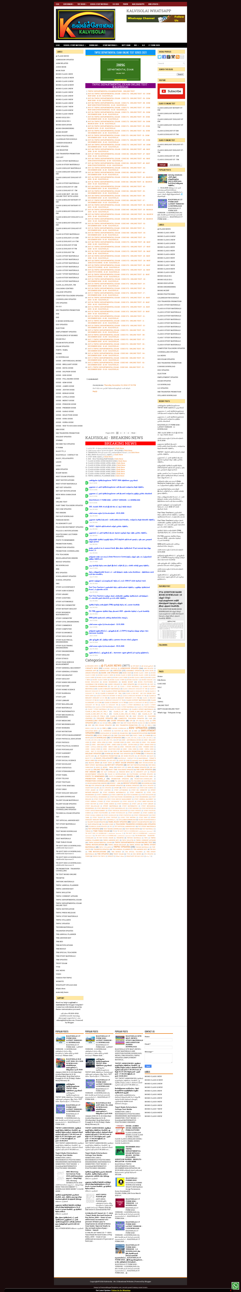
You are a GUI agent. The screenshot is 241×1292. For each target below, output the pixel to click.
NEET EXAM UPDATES (125, 762)
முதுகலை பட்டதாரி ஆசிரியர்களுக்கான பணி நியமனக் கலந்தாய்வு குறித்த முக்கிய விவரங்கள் (120, 493)
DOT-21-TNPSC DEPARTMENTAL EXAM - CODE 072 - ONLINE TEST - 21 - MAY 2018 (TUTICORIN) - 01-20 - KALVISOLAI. (119, 275)
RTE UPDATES (96, 785)
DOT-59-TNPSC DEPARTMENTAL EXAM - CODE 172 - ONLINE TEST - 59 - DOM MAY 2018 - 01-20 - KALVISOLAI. (119, 99)
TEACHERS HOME (107, 824)
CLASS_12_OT (147, 714)
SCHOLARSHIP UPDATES (114, 785)
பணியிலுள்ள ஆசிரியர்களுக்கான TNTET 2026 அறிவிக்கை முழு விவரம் (113, 480)
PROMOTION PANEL (146, 776)
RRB (86, 785)
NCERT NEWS (107, 763)
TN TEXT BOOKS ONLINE (105, 838)
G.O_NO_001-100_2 (131, 738)
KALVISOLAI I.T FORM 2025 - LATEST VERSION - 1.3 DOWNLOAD (176, 202)
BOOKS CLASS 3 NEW (64, 92)
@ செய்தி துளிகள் (147, 666)
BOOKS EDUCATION (92, 682)
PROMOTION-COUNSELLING (143, 779)
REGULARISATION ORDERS (97, 783)
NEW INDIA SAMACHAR (66, 494)
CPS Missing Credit (142, 721)
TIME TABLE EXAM (101, 831)
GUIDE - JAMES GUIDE (113, 744)
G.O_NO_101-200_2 (146, 738)
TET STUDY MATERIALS (147, 826)
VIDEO (87, 856)
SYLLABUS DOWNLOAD (127, 820)
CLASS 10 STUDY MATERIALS (68, 164)
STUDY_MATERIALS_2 (109, 820)
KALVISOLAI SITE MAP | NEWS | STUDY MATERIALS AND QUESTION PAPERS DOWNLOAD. (134, 1041)
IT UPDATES (148, 753)
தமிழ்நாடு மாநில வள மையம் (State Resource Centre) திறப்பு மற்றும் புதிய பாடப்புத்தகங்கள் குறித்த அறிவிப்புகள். (171, 483)
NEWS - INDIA (108, 767)
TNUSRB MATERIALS (142, 847)
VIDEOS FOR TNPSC (99, 856)
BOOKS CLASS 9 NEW (117, 680)
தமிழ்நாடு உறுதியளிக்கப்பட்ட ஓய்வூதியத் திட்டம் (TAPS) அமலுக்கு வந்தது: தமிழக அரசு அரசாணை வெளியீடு (171, 557)
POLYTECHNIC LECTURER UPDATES (141, 774)
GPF (117, 740)
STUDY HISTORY (90, 804)
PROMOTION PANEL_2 (95, 779)
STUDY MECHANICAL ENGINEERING (65, 716)
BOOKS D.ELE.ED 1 (133, 680)
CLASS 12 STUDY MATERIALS (136, 700)
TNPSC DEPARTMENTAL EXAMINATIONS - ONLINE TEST (111, 91)
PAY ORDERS (90, 772)
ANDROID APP (90, 670)
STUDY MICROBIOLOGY (118, 808)
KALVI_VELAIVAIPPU (105, 758)
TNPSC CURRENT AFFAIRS (146, 840)
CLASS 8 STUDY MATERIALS (119, 709)
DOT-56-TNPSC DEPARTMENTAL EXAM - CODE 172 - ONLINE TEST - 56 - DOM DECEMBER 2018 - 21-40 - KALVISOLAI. (119, 113)
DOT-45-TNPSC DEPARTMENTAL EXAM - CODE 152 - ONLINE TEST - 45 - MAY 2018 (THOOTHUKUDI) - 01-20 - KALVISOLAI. (119, 164)
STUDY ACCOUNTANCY (129, 788)
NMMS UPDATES (140, 767)
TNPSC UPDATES (122, 847)
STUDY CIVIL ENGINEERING (67, 622)
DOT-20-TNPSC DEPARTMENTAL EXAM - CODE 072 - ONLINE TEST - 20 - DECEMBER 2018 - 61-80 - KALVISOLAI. (117, 280)
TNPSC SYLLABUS (105, 847)
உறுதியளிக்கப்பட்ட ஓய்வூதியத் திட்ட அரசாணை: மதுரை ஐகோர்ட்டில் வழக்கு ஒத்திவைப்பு (119, 653)
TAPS (154, 822)
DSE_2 (104, 728)
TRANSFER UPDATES (101, 849)
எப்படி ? (148, 856)
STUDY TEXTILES (111, 817)
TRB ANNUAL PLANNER (121, 849)
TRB (159, 698)
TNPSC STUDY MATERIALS (67, 916)
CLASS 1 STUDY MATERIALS (129, 686)
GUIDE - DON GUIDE (133, 742)
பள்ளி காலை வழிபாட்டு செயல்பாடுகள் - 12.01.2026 (106, 624)
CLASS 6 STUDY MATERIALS (146, 707)
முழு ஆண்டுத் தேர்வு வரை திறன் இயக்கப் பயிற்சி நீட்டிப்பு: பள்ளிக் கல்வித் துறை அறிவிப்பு (119, 565)
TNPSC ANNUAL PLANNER (67, 885)
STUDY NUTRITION (147, 808)
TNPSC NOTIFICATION (94, 844)
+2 (158, 694)
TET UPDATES (94, 829)
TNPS (146, 838)
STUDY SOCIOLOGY (110, 815)
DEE (89, 725)
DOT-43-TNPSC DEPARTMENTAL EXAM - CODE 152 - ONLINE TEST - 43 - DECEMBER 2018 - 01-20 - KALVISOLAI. (117, 173)
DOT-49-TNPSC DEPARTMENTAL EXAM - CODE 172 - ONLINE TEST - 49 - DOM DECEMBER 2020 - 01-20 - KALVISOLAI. (119, 145)
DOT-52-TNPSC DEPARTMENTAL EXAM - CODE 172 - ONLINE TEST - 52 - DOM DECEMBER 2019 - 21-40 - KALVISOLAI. (119, 132)
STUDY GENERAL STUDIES (94, 801)
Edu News (162, 680)
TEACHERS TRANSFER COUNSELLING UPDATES (136, 824)
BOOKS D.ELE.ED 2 (148, 680)
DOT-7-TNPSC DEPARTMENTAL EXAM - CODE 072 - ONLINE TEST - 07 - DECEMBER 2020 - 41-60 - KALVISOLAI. (116, 340)
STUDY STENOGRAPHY (141, 815)
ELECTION (117, 731)
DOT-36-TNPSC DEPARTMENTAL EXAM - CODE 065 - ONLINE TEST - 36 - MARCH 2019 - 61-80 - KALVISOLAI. (120, 206)
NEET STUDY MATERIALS (94, 765)
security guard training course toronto (135, 1287)
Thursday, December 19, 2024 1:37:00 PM (120, 385)
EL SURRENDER (106, 731)
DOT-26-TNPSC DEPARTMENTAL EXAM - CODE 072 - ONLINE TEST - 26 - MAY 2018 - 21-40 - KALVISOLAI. (119, 252)
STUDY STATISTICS (125, 815)
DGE (142, 725)
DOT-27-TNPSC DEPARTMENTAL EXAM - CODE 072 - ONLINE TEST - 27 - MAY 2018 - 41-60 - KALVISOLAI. (119, 247)
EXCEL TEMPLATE (104, 735)
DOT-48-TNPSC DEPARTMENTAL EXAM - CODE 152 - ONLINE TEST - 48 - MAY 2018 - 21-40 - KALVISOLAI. (119, 150)
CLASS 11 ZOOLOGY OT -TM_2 (111, 693)
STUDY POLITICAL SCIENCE (67, 746)
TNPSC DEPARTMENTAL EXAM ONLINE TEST (134, 842)
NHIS (129, 767)
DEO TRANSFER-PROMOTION (127, 725)
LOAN (128, 760)
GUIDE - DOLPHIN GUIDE (116, 742)
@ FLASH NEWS (111, 665)
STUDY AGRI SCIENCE (146, 788)
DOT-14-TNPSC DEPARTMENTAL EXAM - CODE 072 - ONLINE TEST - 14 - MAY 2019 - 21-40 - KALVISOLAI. (119, 308)
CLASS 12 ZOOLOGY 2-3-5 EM (67, 238)
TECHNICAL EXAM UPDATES (98, 826)
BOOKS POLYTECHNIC (145, 682)
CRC (98, 723)
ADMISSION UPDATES (129, 668)
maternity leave (137, 760)
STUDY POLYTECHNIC (101, 813)
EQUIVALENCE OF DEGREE (108, 733)
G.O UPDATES (115, 737)
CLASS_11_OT (118, 711)
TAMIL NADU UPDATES (117, 822)
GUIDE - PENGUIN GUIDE (128, 747)
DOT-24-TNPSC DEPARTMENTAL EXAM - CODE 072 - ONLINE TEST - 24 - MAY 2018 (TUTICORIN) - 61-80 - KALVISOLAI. (119, 261)
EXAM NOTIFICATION (139, 733)
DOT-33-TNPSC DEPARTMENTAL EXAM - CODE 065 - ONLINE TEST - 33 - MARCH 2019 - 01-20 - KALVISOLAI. (120, 220)
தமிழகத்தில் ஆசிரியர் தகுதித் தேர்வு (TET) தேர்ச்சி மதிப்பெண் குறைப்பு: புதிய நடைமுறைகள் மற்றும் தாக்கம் (171, 467)
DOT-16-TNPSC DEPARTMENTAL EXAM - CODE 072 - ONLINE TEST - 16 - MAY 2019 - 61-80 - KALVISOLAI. (119, 298)
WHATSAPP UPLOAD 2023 (135, 856)
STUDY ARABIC (90, 790)
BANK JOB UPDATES (109, 673)
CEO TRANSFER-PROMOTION (96, 686)
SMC (97, 788)
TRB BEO (153, 849)
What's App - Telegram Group (169, 712)
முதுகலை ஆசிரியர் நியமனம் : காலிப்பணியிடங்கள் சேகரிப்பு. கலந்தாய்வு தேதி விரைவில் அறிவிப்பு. (122, 520)
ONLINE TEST (99, 769)
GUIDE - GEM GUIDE (98, 744)
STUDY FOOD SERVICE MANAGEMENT (118, 799)
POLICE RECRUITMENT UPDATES (69, 527)
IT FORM (137, 753)
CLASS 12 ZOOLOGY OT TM (66, 248)
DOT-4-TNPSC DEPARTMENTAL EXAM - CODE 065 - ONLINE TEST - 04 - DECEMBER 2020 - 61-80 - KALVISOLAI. (116, 354)
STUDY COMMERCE (103, 795)
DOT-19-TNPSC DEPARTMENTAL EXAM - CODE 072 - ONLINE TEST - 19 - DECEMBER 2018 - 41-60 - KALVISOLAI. (117, 285)
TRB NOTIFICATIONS (97, 851)
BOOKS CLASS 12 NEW (123, 675)
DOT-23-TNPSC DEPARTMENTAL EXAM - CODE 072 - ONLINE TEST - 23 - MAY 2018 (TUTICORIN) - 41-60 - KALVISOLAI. (119, 266)
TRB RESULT (116, 852)
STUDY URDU (143, 817)
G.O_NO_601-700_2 (107, 740)
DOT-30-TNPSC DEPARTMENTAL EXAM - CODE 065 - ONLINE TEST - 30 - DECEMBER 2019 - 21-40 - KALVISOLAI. (117, 234)
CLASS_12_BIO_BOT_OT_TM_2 (96, 714)
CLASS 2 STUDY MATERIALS (131, 705)
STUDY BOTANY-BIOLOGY (66, 609)
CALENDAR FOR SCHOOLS (95, 684)
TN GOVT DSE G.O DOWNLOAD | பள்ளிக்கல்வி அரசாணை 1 (135, 831)
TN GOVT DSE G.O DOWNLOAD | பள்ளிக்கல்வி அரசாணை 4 (113, 835)
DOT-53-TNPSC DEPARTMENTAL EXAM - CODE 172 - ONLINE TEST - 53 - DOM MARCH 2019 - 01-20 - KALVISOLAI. (119, 127)
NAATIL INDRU (94, 763)
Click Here (119, 448)
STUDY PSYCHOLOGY (118, 813)
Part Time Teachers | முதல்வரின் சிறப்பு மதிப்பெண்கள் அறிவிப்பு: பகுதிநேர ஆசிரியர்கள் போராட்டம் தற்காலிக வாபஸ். (171, 514)
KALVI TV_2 (89, 758)
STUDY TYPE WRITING (128, 817)
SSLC (160, 687)
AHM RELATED (148, 668)
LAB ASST (112, 760)
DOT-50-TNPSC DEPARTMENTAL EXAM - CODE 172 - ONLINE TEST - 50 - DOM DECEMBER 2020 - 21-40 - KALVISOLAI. (119, 141)
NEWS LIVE (121, 767)
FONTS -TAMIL (137, 735)
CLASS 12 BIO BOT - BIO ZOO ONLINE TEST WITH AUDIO (67, 195)
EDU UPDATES (138, 728)
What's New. (120, 856)
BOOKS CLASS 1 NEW (141, 673)
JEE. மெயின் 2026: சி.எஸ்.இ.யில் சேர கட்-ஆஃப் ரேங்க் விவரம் (110, 507)
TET (111, 826)
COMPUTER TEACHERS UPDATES (131, 718)
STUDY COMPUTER (117, 795)
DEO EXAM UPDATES (103, 725)
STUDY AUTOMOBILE (121, 790)
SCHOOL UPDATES (132, 785)
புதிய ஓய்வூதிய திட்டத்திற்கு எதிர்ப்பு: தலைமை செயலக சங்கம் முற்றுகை (113, 640)
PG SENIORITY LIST (140, 772)
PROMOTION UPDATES (120, 779)
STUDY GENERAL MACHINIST (143, 799)
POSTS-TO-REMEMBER (116, 776)
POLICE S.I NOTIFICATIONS (117, 774)
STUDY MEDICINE (102, 808)
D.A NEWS (152, 723)
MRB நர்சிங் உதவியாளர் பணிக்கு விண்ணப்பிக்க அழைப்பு (108, 618)
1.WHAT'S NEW (91, 668)
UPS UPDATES (149, 854)
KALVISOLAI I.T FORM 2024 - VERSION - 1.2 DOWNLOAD (133, 1202)
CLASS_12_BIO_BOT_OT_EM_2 (140, 711)
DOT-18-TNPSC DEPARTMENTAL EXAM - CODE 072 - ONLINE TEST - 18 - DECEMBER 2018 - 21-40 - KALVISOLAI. (117, 289)
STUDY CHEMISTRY (136, 792)
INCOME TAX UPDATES (122, 753)
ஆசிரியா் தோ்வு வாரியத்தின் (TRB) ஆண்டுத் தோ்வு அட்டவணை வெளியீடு (114, 605)
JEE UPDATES (141, 756)
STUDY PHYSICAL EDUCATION (118, 810)
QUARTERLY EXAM (150, 781)
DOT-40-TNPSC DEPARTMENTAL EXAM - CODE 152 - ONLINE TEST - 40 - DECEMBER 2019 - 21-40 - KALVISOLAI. (117, 187)
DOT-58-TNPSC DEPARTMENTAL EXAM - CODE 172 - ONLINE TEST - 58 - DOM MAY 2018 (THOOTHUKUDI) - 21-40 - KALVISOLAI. (119, 104)
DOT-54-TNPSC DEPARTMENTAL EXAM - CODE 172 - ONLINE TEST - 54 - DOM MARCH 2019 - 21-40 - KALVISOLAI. (119, 122)
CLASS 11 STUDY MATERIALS (116, 691)
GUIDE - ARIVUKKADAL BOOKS (131, 740)
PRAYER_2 (131, 776)
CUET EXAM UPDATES (130, 723)
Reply (95, 391)
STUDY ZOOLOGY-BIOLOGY (66, 793)
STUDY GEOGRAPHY (112, 801)
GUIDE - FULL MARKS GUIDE (67, 379)
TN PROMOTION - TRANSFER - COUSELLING (68, 870)
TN (114, 831)
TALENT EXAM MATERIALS (147, 820)
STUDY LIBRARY (148, 804)
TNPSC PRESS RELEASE (117, 845)
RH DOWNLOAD (147, 783)
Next (133, 433)
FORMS (147, 735)
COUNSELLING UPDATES (95, 720)
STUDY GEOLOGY (128, 801)
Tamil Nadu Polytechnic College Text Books (66, 1154)
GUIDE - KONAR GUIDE (147, 744)
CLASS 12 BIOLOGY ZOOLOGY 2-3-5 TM (124, 698)
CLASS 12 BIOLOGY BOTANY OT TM (134, 696)
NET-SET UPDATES (115, 765)
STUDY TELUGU (98, 817)
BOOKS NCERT (127, 682)
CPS (131, 721)
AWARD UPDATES (91, 673)
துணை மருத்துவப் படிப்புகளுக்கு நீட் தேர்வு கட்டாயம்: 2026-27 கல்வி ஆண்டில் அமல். (117, 581)
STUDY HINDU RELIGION (145, 801)
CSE (103, 723)
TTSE (128, 854)
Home (57, 4)
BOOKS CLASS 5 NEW (120, 677)
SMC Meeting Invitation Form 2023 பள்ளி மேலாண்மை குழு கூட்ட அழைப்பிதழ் (74, 1175)
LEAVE (121, 760)
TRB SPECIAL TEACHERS (134, 852)
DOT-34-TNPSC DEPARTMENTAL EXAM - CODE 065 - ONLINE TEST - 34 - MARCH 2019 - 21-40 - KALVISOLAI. (120, 215)
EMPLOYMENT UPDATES (66, 332)
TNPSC (160, 702)
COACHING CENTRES (64, 288)
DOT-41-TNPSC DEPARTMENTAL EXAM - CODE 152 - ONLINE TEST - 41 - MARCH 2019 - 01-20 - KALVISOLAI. (120, 183)
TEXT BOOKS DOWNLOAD (112, 829)
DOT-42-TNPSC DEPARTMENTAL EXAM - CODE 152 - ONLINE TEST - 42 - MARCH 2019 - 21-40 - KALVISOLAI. (120, 178)
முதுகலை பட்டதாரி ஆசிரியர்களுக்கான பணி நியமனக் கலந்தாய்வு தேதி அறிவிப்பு (116, 487)
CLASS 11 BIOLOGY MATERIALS (109, 689)
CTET (118, 723)
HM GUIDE (113, 751)
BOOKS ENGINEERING (110, 682)
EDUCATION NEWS (91, 731)
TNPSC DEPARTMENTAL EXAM (99, 842)
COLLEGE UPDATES (105, 718)
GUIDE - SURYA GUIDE (146, 749)
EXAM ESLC (124, 733)
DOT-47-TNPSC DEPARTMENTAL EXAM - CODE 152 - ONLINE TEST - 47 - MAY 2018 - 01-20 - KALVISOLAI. (119, 155)
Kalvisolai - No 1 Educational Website (118, 1281)
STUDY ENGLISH (63, 655)
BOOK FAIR (127, 673)
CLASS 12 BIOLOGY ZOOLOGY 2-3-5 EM (69, 212)
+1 (158, 691)
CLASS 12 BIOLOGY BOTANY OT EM (108, 696)
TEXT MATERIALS (148, 829)
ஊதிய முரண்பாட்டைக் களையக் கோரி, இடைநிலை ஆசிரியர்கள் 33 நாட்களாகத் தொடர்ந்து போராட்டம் (171, 475)
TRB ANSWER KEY (140, 849)
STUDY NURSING (133, 808)
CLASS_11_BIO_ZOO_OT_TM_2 (96, 711)
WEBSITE (111, 856)
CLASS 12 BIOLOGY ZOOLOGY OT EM (68, 224)
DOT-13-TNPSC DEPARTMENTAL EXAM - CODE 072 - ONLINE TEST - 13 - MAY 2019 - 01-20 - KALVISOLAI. (119, 312)
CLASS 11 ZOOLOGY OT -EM (138, 691)
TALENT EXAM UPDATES (96, 822)
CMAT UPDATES (138, 716)
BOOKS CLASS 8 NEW (100, 680)
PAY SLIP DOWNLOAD (108, 772)
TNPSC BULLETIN (127, 840)
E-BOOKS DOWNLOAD (119, 728)
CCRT (151, 684)
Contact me (60, 1007)
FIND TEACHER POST (122, 735)
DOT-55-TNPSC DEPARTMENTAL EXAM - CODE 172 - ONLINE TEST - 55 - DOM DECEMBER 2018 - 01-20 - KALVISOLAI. (119, 118)
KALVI (151, 756)
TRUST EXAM (118, 854)
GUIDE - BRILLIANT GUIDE (66, 364)
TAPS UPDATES (93, 824)
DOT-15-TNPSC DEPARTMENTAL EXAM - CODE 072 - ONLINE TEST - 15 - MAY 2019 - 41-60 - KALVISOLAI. (119, 303)
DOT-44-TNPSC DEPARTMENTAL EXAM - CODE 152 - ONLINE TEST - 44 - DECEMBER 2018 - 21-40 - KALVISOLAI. (117, 169)
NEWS (98, 767)
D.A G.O (142, 723)
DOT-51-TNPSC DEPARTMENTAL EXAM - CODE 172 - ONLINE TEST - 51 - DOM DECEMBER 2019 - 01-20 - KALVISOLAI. (118, 136)
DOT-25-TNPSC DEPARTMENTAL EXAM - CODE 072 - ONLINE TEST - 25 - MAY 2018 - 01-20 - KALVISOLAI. (119, 257)
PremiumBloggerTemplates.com (110, 1287)
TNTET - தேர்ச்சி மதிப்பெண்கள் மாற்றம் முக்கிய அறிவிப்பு (108, 526)
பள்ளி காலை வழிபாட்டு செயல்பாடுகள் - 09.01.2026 (106, 646)
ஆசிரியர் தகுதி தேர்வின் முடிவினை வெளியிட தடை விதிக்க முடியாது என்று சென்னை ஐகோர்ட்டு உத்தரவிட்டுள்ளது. (68, 1197)
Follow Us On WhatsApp (120, 1290)
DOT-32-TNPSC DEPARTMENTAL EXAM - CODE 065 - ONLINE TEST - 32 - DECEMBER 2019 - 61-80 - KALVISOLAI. (117, 224)
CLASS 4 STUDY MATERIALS (104, 707)
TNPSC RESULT (134, 845)
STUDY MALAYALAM (92, 806)
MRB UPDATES (150, 760)
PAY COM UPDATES (144, 769)
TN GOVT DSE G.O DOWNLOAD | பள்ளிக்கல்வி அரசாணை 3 (68, 858)
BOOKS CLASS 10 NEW (65, 77)
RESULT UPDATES (130, 783)
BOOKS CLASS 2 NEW (141, 675)
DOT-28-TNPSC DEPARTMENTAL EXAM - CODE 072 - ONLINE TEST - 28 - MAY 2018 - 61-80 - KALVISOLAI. (119, 243)
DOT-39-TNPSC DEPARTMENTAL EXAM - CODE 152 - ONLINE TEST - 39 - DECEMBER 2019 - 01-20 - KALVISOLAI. (117, 192)
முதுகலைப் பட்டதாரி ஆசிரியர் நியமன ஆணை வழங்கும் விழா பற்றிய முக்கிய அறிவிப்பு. (118, 533)
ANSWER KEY (104, 670)
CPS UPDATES (61, 303)
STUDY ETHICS (99, 799)
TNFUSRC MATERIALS (134, 838)
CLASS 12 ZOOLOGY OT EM (137, 702)
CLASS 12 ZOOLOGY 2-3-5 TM (115, 702)
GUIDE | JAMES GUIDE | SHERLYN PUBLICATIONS (133, 1128)
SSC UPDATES (106, 788)
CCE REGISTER (142, 684)
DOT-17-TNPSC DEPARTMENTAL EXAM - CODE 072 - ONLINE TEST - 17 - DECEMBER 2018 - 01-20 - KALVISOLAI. (117, 294)
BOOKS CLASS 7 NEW (64, 106)
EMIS (135, 731)
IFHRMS (108, 753)
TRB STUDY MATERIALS (66, 956)
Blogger (71, 1022)
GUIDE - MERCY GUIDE (110, 747)
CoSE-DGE (162, 683)
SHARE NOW (89, 788)
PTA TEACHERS (136, 781)
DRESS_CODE (89, 728)
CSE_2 (110, 723)
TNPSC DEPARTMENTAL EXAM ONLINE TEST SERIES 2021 (120, 52)
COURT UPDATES (118, 720)
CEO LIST (114, 686)
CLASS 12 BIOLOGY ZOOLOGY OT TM (111, 700)
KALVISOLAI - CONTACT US (127, 758)
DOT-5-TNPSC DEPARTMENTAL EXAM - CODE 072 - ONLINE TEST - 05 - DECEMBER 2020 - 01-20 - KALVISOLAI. (116, 350)
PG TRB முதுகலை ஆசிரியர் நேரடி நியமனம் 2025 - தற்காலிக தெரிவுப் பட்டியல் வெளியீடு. (119, 611)
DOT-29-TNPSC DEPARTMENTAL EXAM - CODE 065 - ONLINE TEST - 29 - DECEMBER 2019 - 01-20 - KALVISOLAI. (117, 238)
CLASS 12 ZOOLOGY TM (109, 705)
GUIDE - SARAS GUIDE (92, 749)
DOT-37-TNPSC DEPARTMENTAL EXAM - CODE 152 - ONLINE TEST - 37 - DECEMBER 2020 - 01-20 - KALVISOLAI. (117, 201)
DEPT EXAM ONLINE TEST (168, 709)
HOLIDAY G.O (148, 751)
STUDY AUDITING (105, 790)
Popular (162, 165)
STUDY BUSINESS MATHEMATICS (114, 792)
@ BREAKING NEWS (91, 666)
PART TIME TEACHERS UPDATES (121, 769)
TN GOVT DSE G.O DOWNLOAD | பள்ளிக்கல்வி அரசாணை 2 (104, 833)
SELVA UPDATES (148, 785)
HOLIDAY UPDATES (93, 753)
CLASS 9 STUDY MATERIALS (142, 709)
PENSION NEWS (124, 772)
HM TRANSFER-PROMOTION (130, 751)
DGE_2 (150, 725)
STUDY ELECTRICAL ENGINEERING (96, 797)
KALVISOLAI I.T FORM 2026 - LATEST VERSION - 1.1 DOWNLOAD (114, 500)
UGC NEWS (137, 854)
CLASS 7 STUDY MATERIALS (97, 709)
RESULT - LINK (115, 783)
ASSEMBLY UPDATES (134, 670)
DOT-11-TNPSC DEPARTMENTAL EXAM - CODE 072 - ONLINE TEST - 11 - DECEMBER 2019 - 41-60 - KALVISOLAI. (116, 322)
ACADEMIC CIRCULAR (110, 668)
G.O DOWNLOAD (99, 737)
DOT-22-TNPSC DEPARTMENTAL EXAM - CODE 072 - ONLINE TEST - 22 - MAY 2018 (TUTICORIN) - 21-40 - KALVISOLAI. (119, 271)
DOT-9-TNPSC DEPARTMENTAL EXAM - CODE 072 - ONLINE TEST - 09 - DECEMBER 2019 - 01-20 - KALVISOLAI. (116, 331)
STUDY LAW (136, 804)
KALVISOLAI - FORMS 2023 (132, 1179)
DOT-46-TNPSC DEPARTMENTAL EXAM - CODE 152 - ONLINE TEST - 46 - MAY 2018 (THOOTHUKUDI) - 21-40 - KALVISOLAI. (119, 159)
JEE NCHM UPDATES (127, 756)
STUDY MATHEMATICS (129, 806)
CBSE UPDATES (128, 684)
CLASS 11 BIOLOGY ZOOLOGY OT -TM (69, 178)
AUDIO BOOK (149, 670)
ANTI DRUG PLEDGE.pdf (101, 1195)
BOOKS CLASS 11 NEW (105, 675)
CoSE (150, 718)
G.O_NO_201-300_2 (91, 740)
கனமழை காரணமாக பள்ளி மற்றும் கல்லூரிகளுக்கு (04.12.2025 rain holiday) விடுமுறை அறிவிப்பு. (175, 180)
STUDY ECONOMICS (132, 795)
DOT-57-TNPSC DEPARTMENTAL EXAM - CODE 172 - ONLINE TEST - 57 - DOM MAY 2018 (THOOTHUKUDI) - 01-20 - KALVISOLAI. (119, 108)
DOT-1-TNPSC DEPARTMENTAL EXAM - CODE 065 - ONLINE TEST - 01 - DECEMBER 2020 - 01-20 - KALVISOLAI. (116, 368)
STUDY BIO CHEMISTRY (139, 790)
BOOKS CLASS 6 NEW (137, 677)
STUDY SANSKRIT (134, 813)
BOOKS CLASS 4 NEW (104, 677)
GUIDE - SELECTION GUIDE (111, 749)
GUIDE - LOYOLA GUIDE (93, 747)
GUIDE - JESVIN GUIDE (130, 744)
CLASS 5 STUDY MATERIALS (125, 707)
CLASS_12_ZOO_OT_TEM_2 (95, 716)
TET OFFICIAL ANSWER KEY (125, 826)
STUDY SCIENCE (148, 813)
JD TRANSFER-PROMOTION (107, 756)
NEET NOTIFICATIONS (146, 763)
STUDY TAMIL (61, 775)
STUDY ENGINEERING (141, 797)
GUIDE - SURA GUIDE (129, 749)
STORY (116, 788)
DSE (98, 728)
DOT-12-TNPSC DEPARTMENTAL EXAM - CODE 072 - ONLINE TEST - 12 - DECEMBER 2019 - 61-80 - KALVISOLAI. (116, 317)
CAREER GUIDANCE (114, 684)
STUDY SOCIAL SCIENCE (93, 815)
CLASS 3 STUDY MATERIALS (67, 259)
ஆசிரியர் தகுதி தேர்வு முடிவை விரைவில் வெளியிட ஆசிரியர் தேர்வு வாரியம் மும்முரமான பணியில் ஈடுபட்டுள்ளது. (98, 1174)
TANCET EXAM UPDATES (140, 822)
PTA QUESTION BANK (122, 781)
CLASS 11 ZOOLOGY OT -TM (66, 190)
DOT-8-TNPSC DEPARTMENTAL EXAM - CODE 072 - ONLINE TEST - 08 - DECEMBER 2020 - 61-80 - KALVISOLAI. (116, 336)
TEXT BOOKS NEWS (132, 829)
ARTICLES (117, 670)
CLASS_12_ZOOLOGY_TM (119, 716)
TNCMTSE (120, 838)
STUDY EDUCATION (147, 795)
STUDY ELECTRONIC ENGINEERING (121, 797)
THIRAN (88, 831)
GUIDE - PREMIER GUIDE (146, 747)
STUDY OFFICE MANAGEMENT (95, 810)
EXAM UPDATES (62, 346)
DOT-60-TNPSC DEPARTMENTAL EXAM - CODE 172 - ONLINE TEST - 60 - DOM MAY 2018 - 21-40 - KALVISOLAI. (119, 95)
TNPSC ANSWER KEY (111, 840)
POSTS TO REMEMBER (95, 776)
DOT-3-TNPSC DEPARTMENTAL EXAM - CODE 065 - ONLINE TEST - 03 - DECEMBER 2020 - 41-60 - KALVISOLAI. (116, 359)
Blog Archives (175, 165)
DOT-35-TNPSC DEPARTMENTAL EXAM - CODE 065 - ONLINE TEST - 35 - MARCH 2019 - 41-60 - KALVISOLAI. (120, 210)
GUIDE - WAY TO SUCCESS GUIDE (96, 751)
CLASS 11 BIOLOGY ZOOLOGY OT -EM (135, 689)
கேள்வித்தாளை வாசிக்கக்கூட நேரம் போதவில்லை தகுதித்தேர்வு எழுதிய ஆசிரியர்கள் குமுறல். (127, 1090)
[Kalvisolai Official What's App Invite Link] (235, 1286)
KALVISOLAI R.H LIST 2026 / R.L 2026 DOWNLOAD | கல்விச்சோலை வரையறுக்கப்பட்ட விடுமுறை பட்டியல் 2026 (74, 1064)
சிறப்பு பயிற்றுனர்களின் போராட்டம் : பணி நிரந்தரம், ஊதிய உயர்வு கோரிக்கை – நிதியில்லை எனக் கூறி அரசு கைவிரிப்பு (171, 499)
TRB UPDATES (103, 854)
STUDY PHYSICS (135, 810)
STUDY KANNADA (123, 804)
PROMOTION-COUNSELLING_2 (97, 781)
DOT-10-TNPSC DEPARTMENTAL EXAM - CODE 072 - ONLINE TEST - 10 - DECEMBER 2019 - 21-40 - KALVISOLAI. (117, 326)
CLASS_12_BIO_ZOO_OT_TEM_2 (124, 714)
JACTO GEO (89, 756)
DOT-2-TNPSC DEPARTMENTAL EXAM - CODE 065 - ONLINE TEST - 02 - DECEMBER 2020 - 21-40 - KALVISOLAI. (116, 363)
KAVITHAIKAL (102, 760)
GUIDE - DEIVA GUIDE (99, 742)
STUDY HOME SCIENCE (106, 804)
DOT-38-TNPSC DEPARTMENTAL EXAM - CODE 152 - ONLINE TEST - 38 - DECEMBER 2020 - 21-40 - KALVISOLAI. (117, 197)
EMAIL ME (127, 731)
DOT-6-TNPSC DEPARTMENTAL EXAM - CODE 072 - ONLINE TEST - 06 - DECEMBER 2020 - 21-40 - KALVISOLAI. (116, 345)
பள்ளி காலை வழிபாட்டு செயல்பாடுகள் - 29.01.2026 (106, 513)
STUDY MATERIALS (110, 806)
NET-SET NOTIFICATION (136, 765)
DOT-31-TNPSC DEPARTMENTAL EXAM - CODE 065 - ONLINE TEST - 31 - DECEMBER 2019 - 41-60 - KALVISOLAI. (116, 229)
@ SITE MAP (135, 666)
